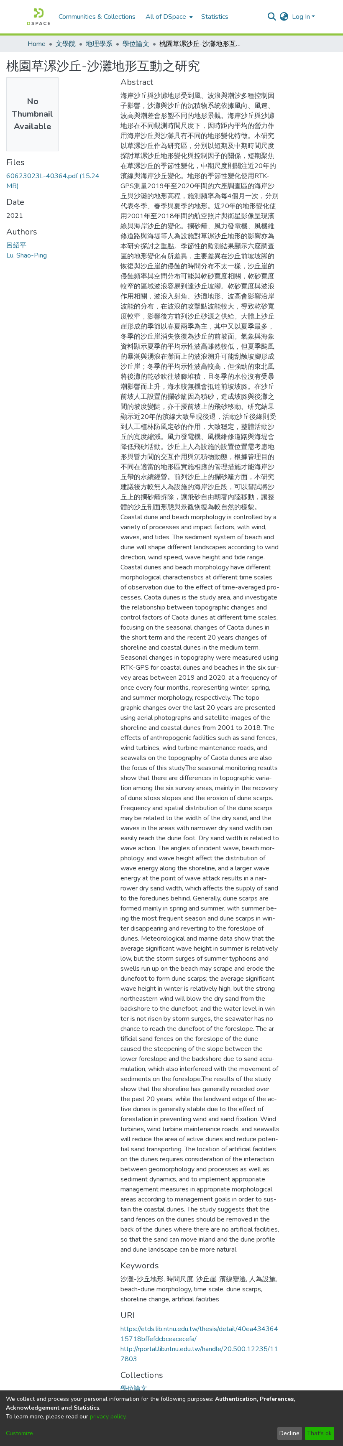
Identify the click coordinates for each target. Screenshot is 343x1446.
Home (37, 43)
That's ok (319, 1433)
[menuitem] (168, 16)
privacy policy (107, 1416)
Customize (19, 1433)
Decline (289, 1433)
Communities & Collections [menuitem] (97, 16)
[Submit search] (272, 17)
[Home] (38, 16)
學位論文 (136, 43)
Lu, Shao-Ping (26, 255)
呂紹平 (16, 245)
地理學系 (99, 43)
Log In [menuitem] (301, 16)
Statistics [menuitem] (214, 16)
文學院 (66, 43)
